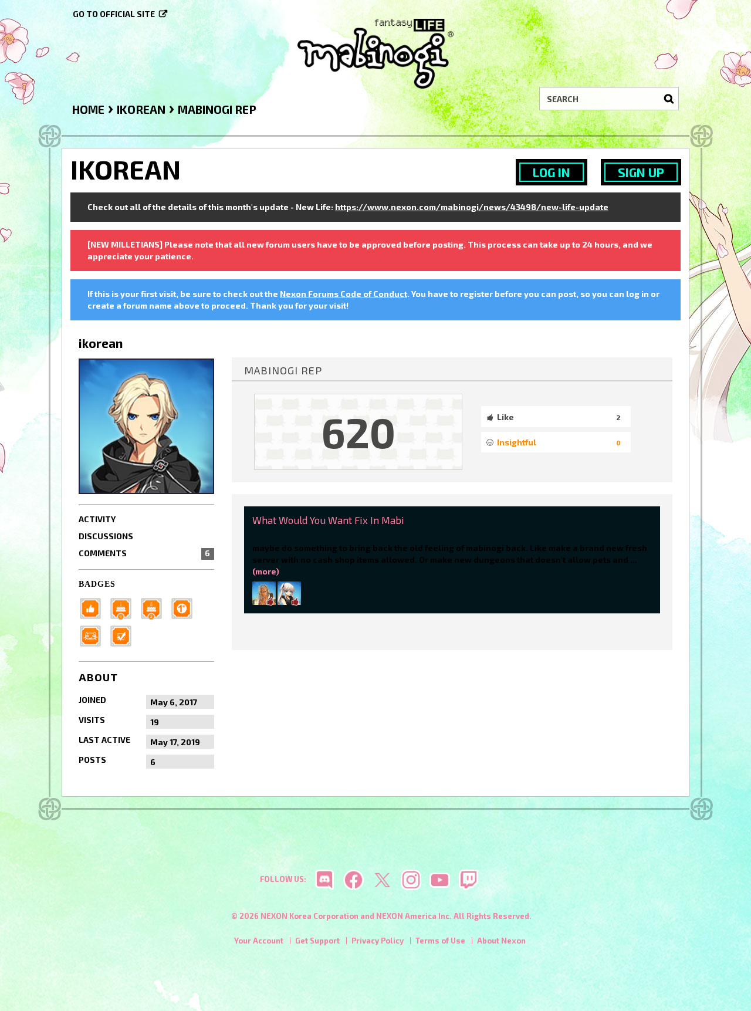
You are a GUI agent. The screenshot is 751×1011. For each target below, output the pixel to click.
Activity (97, 519)
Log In (551, 172)
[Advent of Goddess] (124, 608)
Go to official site (114, 14)
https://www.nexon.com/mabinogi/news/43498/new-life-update (471, 207)
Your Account (258, 940)
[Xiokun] (264, 592)
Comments (144, 553)
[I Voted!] (124, 635)
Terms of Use (440, 940)
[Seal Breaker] (185, 608)
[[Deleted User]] (289, 592)
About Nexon (501, 940)
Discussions (106, 536)
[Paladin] (155, 608)
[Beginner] (94, 608)
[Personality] (94, 635)
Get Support (317, 940)
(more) (265, 571)
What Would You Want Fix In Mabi (328, 520)
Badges (97, 584)
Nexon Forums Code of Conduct (343, 294)
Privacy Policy (377, 940)
